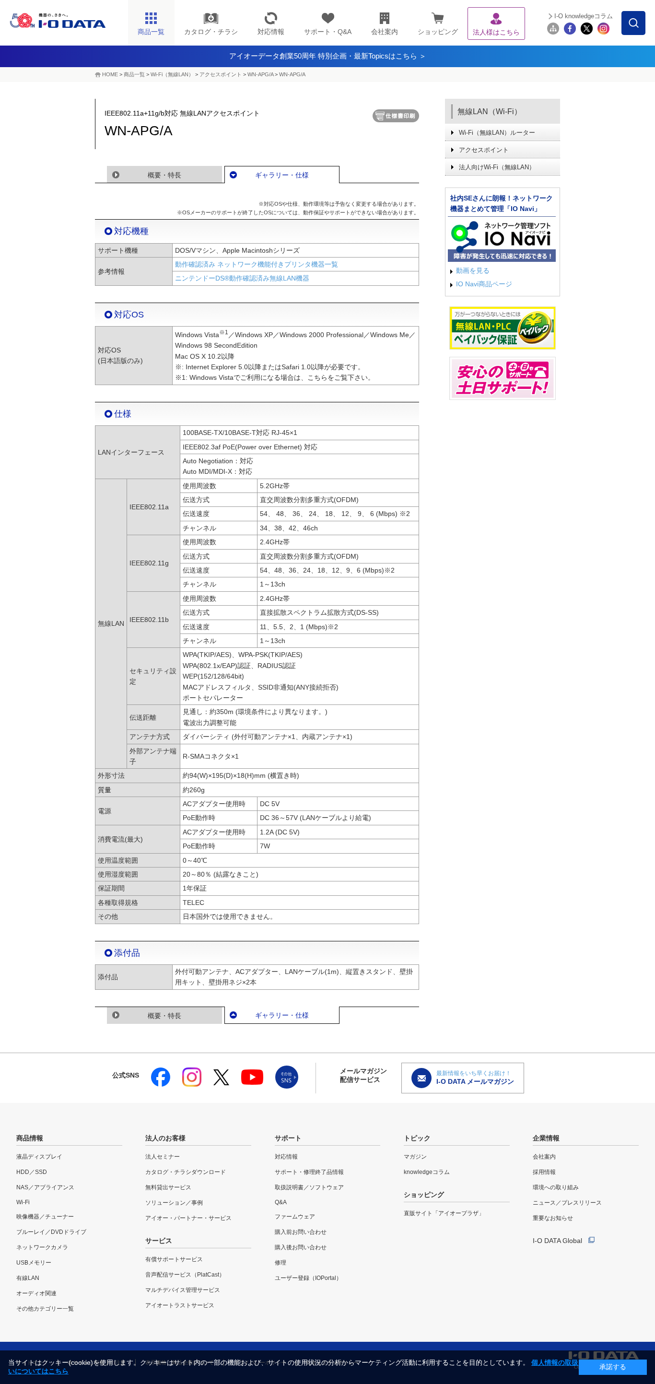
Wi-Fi (23, 1202)
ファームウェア (295, 1216)
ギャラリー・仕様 (282, 175)
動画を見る (473, 270)
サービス (158, 1240)
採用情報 (544, 1172)
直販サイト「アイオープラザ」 (444, 1213)
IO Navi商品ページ (484, 284)
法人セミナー (162, 1156)
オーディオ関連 (36, 1293)
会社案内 (544, 1156)
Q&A (281, 1202)
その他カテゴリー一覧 (45, 1308)
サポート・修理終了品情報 (309, 1172)
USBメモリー (33, 1262)
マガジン (415, 1156)
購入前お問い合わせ (301, 1232)
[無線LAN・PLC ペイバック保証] (502, 328)
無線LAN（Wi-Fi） (489, 111)
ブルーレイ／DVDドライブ (51, 1232)
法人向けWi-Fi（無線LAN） (497, 167)
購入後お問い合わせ (301, 1247)
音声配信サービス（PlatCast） (185, 1274)
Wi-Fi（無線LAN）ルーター (497, 132)
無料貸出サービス (168, 1187)
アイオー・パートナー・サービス (188, 1218)
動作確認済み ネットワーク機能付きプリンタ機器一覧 (256, 264)
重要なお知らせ (553, 1218)
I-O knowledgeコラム (583, 16)
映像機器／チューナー (45, 1216)
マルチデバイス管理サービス (182, 1290)
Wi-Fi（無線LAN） (172, 74)
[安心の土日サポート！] (502, 378)
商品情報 (29, 1138)
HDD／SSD (31, 1172)
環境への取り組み (556, 1187)
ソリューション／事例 (174, 1202)
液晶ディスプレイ (39, 1156)
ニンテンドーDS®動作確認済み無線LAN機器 (242, 278)
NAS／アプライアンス (45, 1187)
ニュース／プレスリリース (567, 1202)
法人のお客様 (165, 1138)
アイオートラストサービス (179, 1305)
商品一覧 (134, 74)
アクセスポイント (220, 74)
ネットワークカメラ (42, 1247)
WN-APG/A (260, 74)
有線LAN (27, 1278)
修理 (280, 1262)
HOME (110, 74)
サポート (288, 1138)
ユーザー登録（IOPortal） (308, 1278)
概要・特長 (164, 175)
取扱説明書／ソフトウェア (309, 1187)
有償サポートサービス (174, 1259)
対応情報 (286, 1156)
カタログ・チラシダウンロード (185, 1172)
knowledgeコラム (427, 1172)
